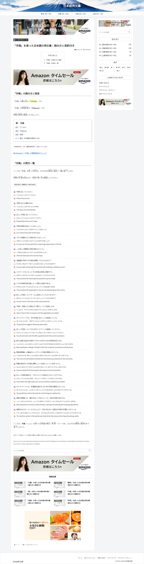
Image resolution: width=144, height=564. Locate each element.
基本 (21, 138)
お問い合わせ (104, 83)
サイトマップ (104, 86)
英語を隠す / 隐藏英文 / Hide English (24, 184)
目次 (50, 55)
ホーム (80, 558)
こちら (48, 435)
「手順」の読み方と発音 (53, 60)
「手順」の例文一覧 (51, 63)
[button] (89, 450)
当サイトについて (105, 93)
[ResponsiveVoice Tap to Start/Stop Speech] (17, 123)
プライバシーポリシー (107, 90)
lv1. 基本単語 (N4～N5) (22, 40)
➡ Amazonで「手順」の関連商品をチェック (30, 153)
